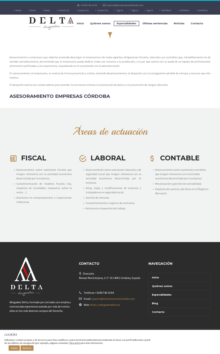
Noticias (179, 23)
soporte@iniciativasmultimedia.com (124, 5)
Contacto (197, 23)
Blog (155, 303)
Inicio (80, 23)
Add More (166, 10)
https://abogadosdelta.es (105, 304)
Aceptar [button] (14, 348)
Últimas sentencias (155, 23)
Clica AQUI (74, 343)
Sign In (120, 10)
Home (18, 10)
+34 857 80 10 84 (88, 5)
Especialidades (126, 23)
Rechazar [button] (27, 348)
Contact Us (63, 10)
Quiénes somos (100, 23)
